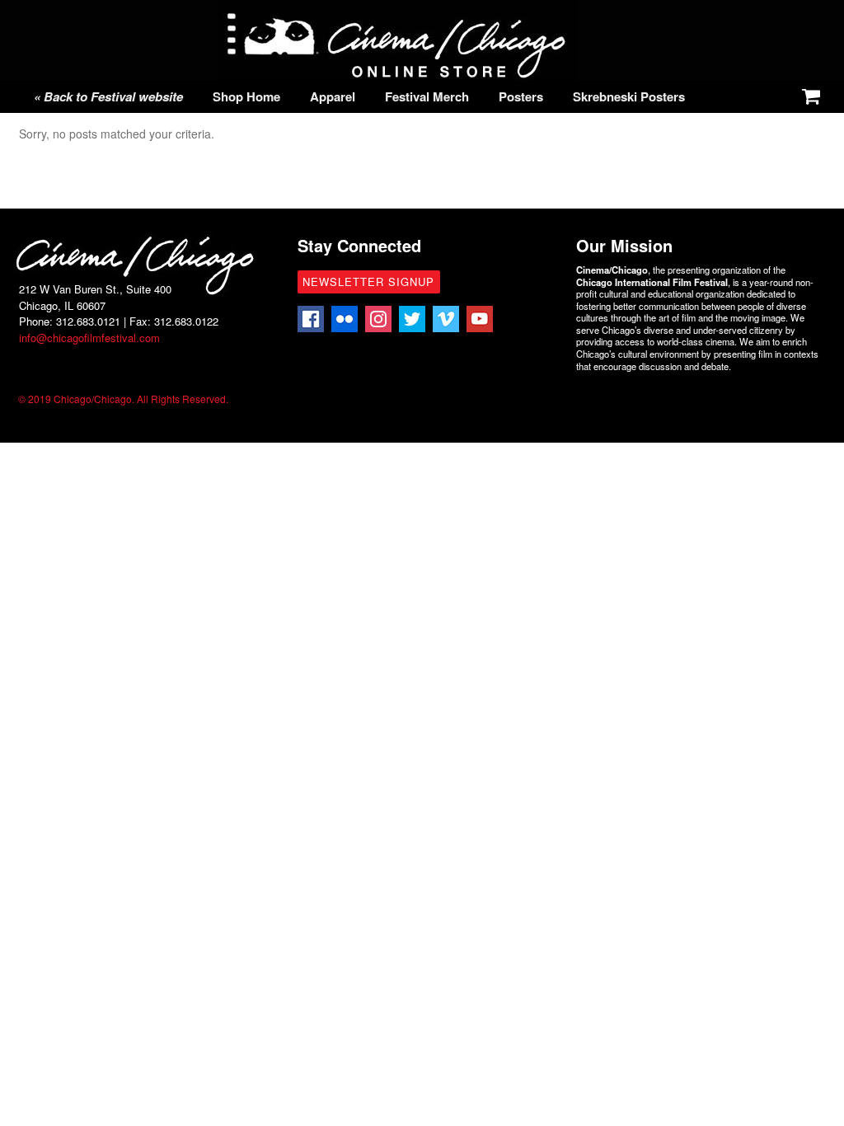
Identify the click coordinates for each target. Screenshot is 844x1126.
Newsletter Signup (368, 281)
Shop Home (246, 96)
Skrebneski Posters (629, 96)
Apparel (332, 96)
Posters (521, 96)
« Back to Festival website (108, 96)
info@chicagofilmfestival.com (89, 337)
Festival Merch (427, 96)
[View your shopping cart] (807, 93)
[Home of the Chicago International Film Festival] (397, 71)
